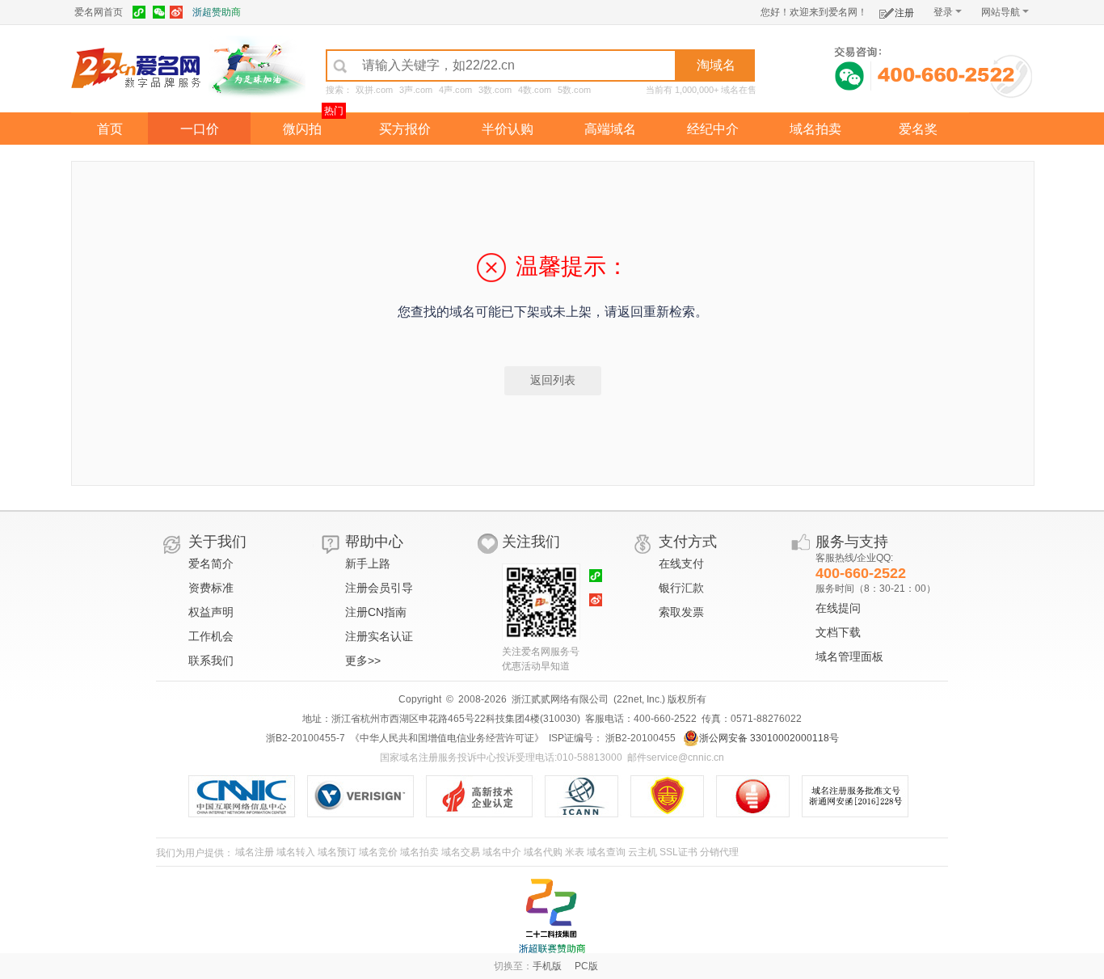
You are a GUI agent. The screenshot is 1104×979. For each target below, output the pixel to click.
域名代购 (543, 852)
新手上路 (367, 563)
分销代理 (719, 852)
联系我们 (211, 660)
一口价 (199, 129)
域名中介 (501, 852)
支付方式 (688, 542)
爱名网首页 (98, 12)
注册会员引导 (379, 587)
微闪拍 (302, 129)
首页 (110, 129)
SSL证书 (678, 852)
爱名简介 (211, 563)
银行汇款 (681, 587)
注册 (904, 13)
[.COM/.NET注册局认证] (366, 796)
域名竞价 (378, 852)
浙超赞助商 (216, 12)
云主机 (642, 852)
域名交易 (460, 852)
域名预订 (337, 852)
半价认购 (507, 129)
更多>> (363, 660)
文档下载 (838, 632)
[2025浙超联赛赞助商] (552, 916)
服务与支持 (851, 542)
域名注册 (254, 852)
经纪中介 (713, 129)
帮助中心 (374, 542)
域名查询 (606, 852)
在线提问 (838, 607)
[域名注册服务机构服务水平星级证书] (761, 796)
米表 (574, 852)
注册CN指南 (376, 612)
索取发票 (681, 612)
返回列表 (552, 379)
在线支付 (681, 563)
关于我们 (217, 542)
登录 (943, 12)
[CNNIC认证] (247, 796)
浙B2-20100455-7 (305, 738)
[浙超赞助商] (257, 67)
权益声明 (211, 612)
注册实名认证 (379, 636)
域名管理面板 (849, 656)
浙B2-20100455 (639, 738)
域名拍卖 (815, 129)
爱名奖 (918, 129)
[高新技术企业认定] (485, 796)
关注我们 (531, 542)
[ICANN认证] (588, 796)
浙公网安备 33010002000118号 (769, 738)
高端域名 (610, 129)
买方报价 (405, 129)
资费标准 (211, 587)
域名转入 (295, 852)
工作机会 (211, 636)
